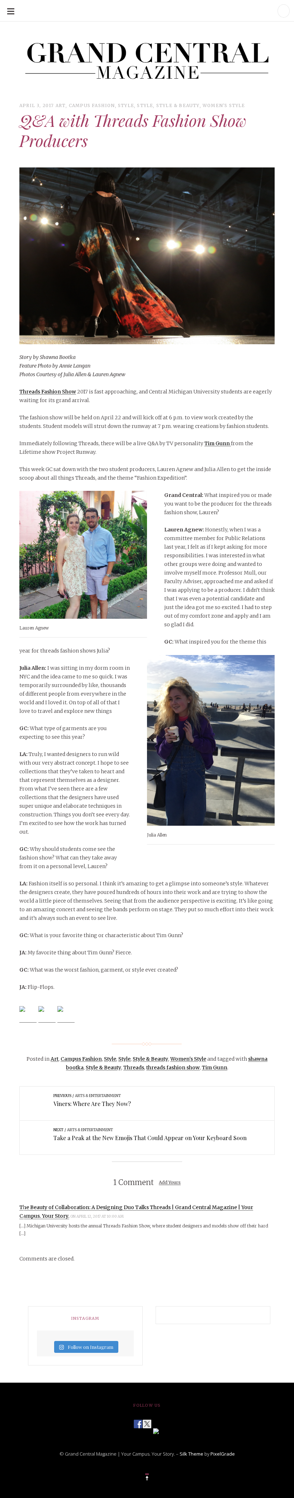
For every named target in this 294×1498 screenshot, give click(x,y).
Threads (133, 1067)
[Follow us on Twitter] (147, 1422)
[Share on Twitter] (47, 1014)
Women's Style (224, 105)
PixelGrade (222, 1454)
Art (61, 105)
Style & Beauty (178, 105)
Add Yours (170, 1182)
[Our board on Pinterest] (156, 1430)
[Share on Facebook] (28, 1014)
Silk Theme (191, 1454)
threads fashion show (173, 1067)
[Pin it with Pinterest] (66, 1014)
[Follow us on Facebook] (138, 1422)
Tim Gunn (217, 443)
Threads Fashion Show (47, 391)
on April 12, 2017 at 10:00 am (97, 1216)
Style (126, 105)
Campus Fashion (92, 105)
